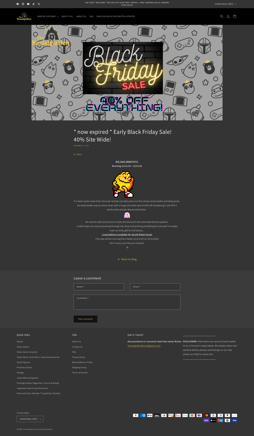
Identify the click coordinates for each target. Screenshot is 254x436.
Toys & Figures (23, 362)
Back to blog (129, 259)
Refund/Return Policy (82, 362)
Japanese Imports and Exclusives (32, 388)
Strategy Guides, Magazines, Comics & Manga (38, 383)
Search (20, 341)
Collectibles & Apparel (27, 378)
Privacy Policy (78, 357)
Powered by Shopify (44, 429)
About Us (76, 341)
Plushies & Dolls (24, 367)
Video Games (23, 346)
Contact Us (77, 346)
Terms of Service (80, 372)
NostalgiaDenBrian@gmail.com (144, 345)
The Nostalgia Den (30, 429)
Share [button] (79, 154)
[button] (48, 16)
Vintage (20, 372)
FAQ (74, 352)
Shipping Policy (79, 367)
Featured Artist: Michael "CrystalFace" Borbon (39, 393)
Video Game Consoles (27, 352)
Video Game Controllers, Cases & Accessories (38, 357)
